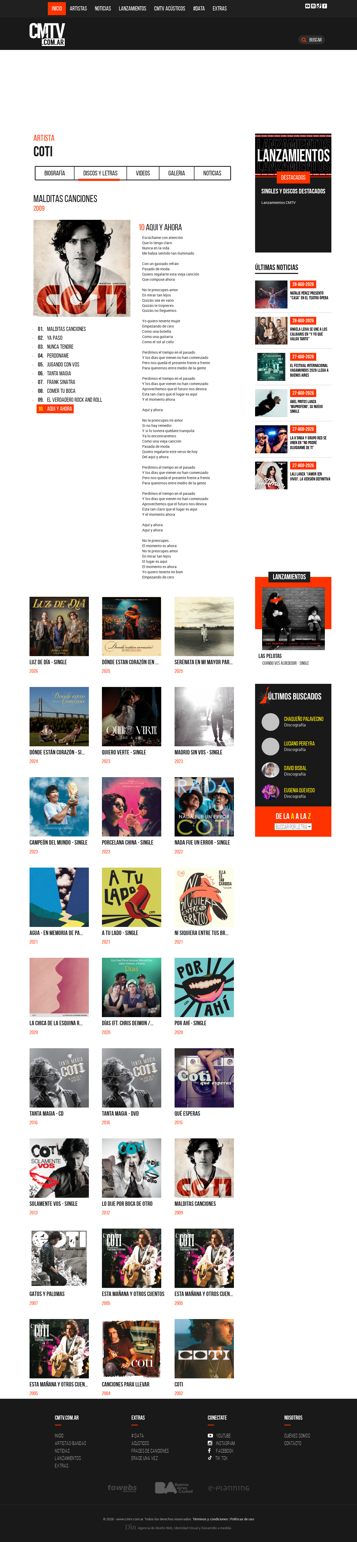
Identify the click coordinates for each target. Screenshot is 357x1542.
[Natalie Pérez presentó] (271, 294)
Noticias (103, 8)
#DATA (199, 8)
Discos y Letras (100, 173)
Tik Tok (221, 1458)
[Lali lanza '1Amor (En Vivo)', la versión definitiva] (271, 476)
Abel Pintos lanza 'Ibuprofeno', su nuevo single (306, 406)
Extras (220, 8)
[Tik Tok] (319, 6)
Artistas (78, 8)
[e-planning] (229, 1487)
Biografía (54, 173)
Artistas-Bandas (70, 1443)
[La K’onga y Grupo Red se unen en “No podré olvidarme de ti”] (271, 439)
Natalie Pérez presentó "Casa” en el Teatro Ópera (309, 295)
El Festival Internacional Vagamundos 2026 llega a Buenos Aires (309, 370)
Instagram (225, 1443)
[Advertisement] (178, 89)
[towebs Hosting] (122, 1487)
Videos (143, 173)
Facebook (225, 1451)
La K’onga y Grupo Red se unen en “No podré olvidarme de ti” (308, 442)
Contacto (293, 1443)
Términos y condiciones (210, 1519)
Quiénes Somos (297, 1435)
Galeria (176, 173)
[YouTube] (307, 6)
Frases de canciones (150, 1451)
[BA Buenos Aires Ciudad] (173, 1487)
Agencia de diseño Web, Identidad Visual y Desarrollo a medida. (184, 1528)
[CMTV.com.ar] (51, 34)
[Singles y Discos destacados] (293, 155)
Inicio (57, 8)
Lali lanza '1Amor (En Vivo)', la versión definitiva (310, 476)
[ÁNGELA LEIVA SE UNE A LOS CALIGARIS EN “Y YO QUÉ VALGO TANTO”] (271, 331)
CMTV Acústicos (169, 8)
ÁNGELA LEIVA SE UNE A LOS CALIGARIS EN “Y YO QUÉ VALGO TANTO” (308, 334)
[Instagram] (313, 6)
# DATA (137, 1435)
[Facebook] (324, 6)
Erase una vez (144, 1458)
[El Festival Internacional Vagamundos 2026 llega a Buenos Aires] (271, 367)
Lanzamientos (132, 8)
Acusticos (140, 1443)
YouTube (223, 1435)
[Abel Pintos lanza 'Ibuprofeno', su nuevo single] (271, 403)
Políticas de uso (242, 1519)
